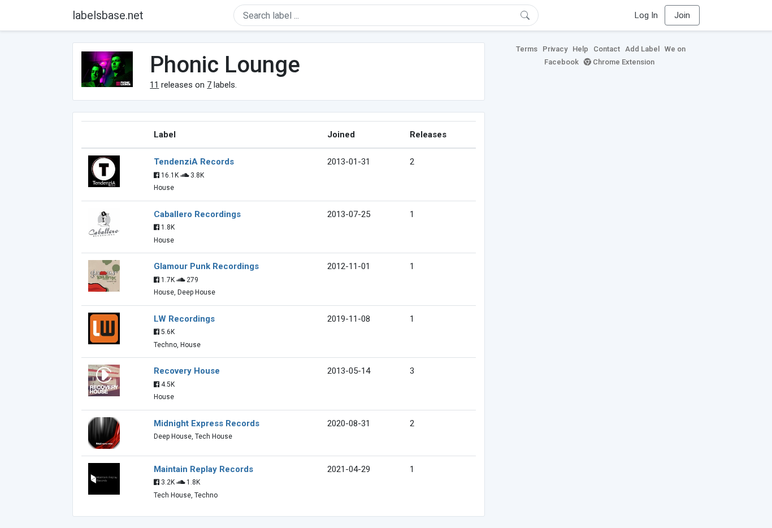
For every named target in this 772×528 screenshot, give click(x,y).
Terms (526, 49)
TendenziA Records (194, 162)
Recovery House (187, 371)
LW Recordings (184, 319)
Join (682, 15)
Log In (646, 15)
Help (580, 49)
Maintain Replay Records (203, 469)
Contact (606, 49)
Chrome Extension (622, 62)
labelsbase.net (108, 15)
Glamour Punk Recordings (206, 266)
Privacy (555, 49)
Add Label (642, 49)
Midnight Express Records (206, 423)
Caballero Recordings (197, 214)
